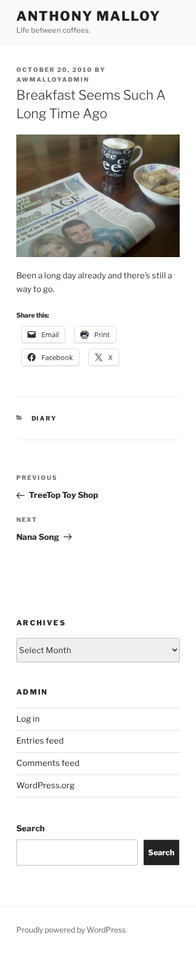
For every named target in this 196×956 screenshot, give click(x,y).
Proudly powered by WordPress (71, 929)
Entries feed (40, 741)
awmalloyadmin (52, 79)
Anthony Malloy (88, 16)
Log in (28, 719)
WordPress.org (45, 785)
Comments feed (47, 763)
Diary (44, 418)
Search (30, 828)
